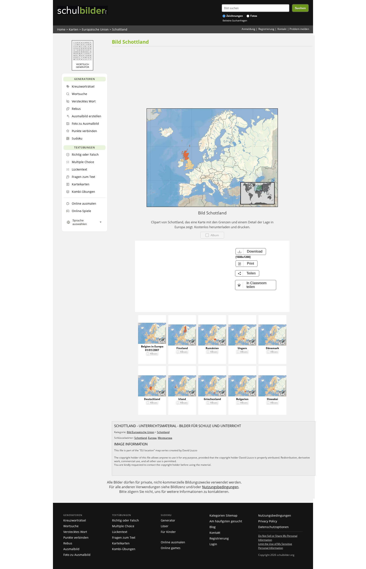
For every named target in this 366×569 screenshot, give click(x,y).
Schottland (119, 29)
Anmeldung (248, 29)
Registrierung (266, 29)
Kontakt (281, 29)
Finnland (182, 348)
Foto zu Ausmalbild (76, 555)
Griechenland (212, 399)
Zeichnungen (234, 16)
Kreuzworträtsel (74, 520)
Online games (170, 548)
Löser (164, 526)
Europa (152, 438)
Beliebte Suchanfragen (235, 20)
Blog (212, 527)
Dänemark (272, 348)
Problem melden (299, 29)
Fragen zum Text (123, 537)
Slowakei (272, 399)
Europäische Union (95, 29)
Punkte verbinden (76, 537)
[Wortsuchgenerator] (82, 69)
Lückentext (119, 532)
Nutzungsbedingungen (220, 487)
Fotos (253, 16)
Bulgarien (242, 399)
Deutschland (152, 399)
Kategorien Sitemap (223, 515)
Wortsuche (71, 526)
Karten (73, 29)
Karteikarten (121, 543)
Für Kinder (168, 532)
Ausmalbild (71, 549)
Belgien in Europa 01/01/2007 (152, 348)
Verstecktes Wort (75, 532)
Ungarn (242, 348)
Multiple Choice (123, 526)
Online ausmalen (173, 542)
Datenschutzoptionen (273, 527)
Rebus (67, 543)
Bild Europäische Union (140, 432)
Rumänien (212, 348)
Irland (182, 399)
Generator (168, 520)
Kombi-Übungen (123, 549)
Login (213, 544)
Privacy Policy (267, 521)
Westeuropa (165, 438)
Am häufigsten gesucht (225, 521)
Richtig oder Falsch (125, 520)
